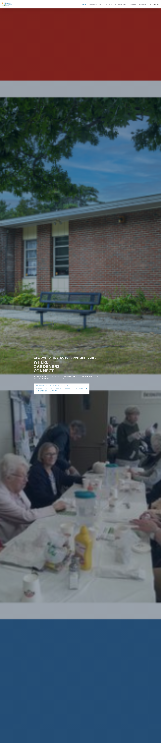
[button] (37, 366)
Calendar (142, 4)
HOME (84, 4)
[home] (41, 4)
